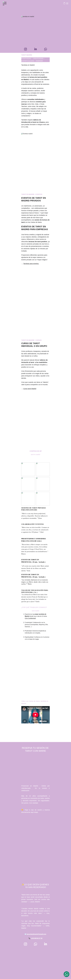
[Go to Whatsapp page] (45, 49)
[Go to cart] (64, 3)
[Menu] (67, 3)
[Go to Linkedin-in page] (36, 49)
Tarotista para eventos (31, 263)
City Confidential (30, 618)
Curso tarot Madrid (29, 389)
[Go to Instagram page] (26, 49)
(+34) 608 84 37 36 (36, 938)
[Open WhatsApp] (66, 974)
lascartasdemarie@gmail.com (36, 934)
